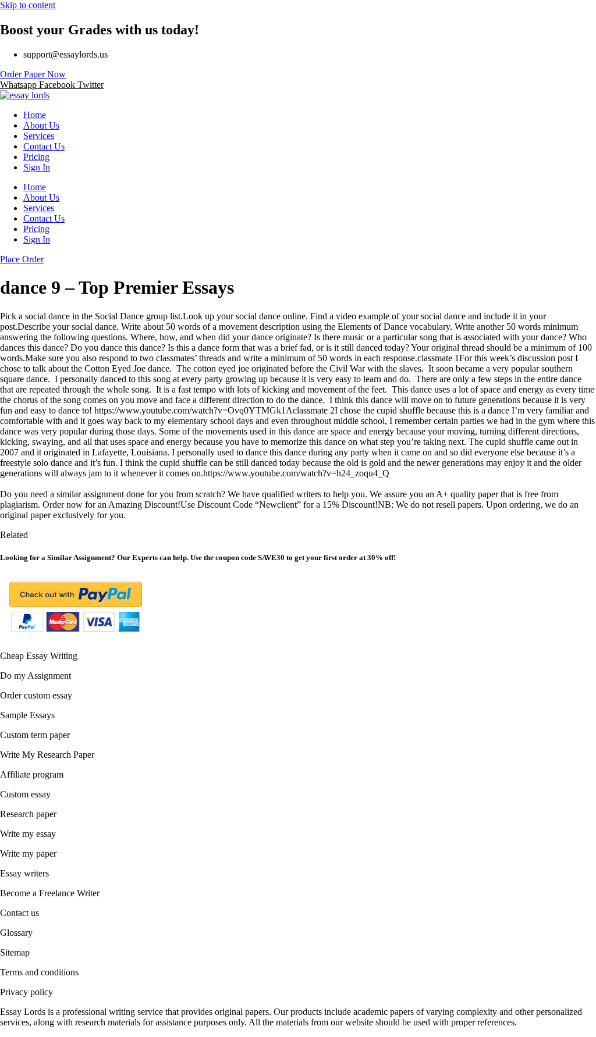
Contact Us (44, 146)
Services (38, 136)
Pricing (36, 157)
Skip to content (27, 5)
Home (34, 115)
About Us (41, 125)
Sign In (36, 167)
